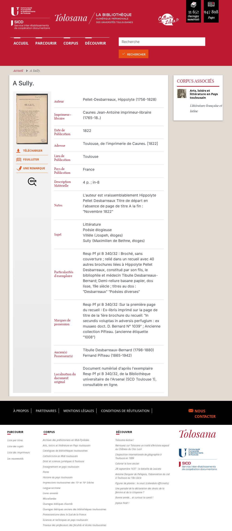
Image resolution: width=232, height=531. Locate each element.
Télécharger (32, 151)
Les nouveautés (15, 458)
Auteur (59, 101)
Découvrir (95, 43)
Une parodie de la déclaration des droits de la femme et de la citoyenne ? (139, 490)
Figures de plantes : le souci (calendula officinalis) (142, 483)
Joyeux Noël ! (122, 503)
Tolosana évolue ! (124, 440)
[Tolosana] (79, 19)
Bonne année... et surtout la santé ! (134, 497)
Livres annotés (50, 493)
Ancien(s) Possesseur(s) (63, 354)
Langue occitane (51, 488)
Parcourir (46, 43)
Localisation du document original (65, 378)
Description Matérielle (62, 184)
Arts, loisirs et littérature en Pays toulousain (66, 445)
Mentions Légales (78, 411)
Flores (46, 472)
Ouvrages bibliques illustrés (58, 503)
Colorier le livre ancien (127, 463)
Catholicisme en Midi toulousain (60, 456)
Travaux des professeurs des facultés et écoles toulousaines (74, 525)
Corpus (70, 43)
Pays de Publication (62, 171)
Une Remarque (34, 168)
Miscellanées (49, 498)
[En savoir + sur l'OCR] (32, 181)
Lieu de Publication (62, 158)
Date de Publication (62, 132)
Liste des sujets (15, 446)
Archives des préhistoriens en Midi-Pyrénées (66, 440)
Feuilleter (31, 159)
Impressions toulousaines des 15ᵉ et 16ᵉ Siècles (68, 482)
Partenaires (46, 411)
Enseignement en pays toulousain (61, 466)
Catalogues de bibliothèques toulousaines (65, 450)
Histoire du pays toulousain (57, 477)
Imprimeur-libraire (62, 116)
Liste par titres (15, 440)
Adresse (59, 146)
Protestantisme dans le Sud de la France (64, 514)
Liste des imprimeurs (18, 452)
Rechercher (136, 54)
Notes (58, 205)
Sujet (57, 235)
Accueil (21, 43)
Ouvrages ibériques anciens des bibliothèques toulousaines (74, 509)
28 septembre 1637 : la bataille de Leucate (138, 468)
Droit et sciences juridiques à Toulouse (63, 461)
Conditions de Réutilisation (125, 411)
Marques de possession (62, 322)
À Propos (21, 411)
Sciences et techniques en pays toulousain (65, 519)
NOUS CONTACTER (205, 414)
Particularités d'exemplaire (63, 274)
